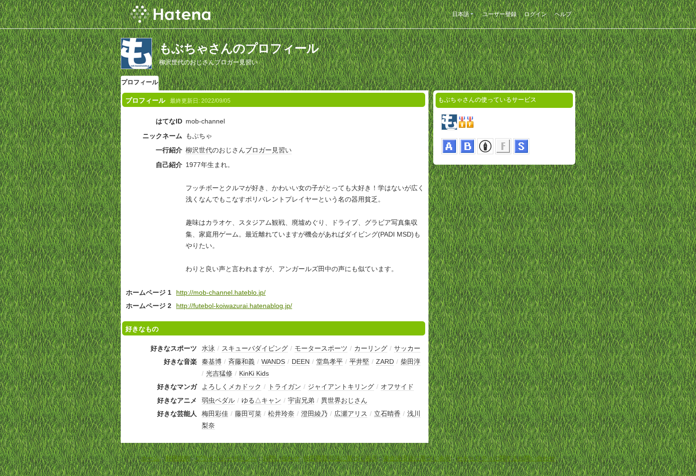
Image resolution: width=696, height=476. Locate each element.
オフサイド (397, 386)
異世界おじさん (344, 400)
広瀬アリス (350, 413)
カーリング (370, 348)
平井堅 (359, 361)
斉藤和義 (241, 361)
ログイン (535, 14)
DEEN (301, 361)
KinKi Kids (254, 373)
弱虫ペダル (218, 400)
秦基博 (212, 361)
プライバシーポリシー (226, 458)
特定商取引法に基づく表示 (340, 458)
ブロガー (258, 150)
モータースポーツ (321, 348)
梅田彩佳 (215, 413)
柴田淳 (410, 361)
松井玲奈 (281, 413)
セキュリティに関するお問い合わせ (505, 458)
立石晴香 (387, 413)
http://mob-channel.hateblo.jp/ (221, 292)
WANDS (273, 361)
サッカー (407, 348)
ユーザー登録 (499, 14)
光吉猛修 (219, 373)
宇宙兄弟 (301, 400)
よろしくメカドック (231, 386)
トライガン (284, 386)
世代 (205, 150)
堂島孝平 (329, 361)
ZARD (385, 361)
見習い (282, 150)
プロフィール (139, 82)
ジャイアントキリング (341, 386)
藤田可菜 (248, 413)
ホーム (150, 458)
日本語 (460, 14)
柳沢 (192, 150)
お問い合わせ (281, 458)
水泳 (208, 348)
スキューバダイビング (255, 348)
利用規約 (177, 458)
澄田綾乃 (314, 413)
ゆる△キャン (261, 400)
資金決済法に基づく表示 (417, 458)
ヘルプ (562, 14)
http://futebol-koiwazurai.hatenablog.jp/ (234, 305)
